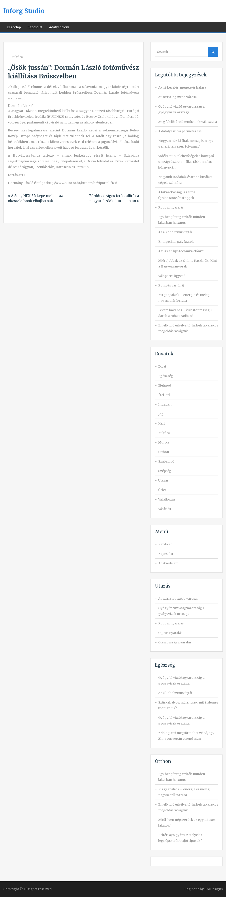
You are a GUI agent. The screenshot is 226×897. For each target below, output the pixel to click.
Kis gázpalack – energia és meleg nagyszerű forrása (184, 298)
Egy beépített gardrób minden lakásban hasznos (181, 220)
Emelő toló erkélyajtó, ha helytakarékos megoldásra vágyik (188, 328)
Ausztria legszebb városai (178, 97)
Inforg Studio (24, 11)
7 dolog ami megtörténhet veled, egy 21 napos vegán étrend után (186, 736)
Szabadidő (166, 461)
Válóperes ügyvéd (171, 276)
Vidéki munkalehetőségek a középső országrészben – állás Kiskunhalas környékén (186, 161)
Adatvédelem (59, 27)
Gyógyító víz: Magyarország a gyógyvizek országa (181, 109)
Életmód (164, 385)
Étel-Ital (164, 395)
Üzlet (162, 490)
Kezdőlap (14, 27)
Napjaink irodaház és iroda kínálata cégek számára (185, 180)
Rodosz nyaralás (171, 207)
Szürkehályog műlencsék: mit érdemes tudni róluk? (188, 705)
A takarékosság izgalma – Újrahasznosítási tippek (178, 195)
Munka (163, 442)
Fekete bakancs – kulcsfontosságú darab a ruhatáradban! (185, 313)
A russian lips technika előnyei (181, 251)
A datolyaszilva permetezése (180, 131)
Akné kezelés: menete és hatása (182, 87)
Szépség (164, 471)
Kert (161, 423)
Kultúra (17, 57)
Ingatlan (164, 404)
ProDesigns (213, 889)
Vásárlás (164, 509)
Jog (161, 414)
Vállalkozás (166, 499)
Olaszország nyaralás (174, 642)
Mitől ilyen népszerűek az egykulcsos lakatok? (186, 822)
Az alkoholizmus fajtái (175, 232)
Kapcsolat (34, 27)
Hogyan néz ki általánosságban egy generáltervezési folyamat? (185, 143)
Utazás (163, 480)
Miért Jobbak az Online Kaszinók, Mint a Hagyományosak (187, 263)
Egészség (165, 376)
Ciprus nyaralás (170, 633)
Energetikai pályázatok (176, 242)
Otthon (163, 452)
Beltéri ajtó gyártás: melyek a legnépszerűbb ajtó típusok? (180, 838)
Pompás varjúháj (171, 285)
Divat (162, 366)
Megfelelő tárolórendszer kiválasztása (187, 122)
